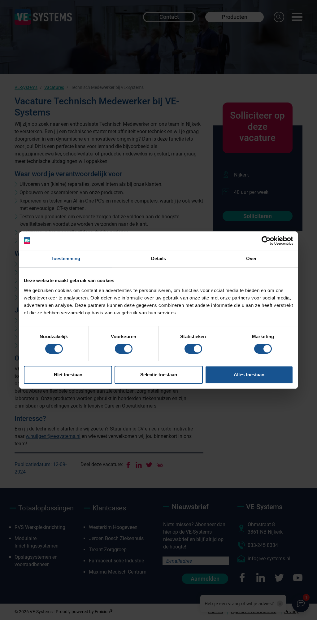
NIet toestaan (68, 374)
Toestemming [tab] (65, 258)
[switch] (123, 349)
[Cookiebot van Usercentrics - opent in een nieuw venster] (266, 240)
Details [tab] (158, 258)
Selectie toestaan (158, 374)
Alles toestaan (249, 374)
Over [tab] (251, 258)
